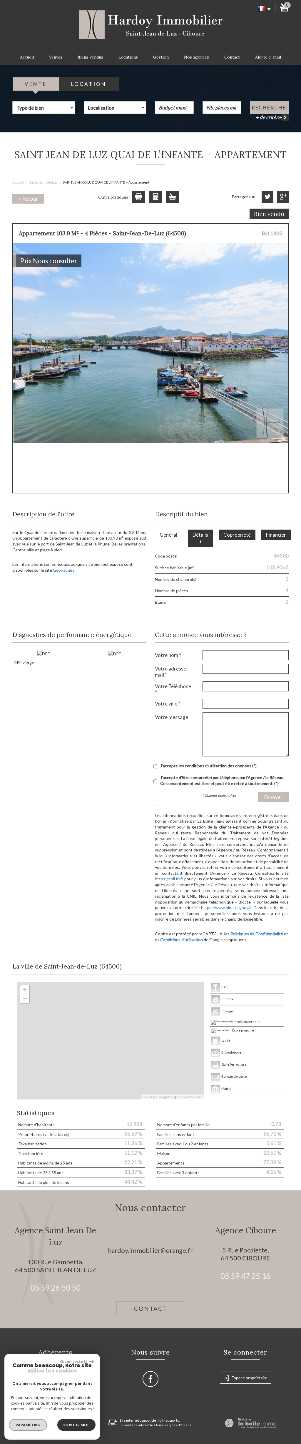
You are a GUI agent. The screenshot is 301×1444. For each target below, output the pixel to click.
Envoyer (273, 797)
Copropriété (237, 535)
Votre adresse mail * (170, 672)
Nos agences (196, 57)
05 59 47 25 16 (245, 1276)
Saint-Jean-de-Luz (43, 182)
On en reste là (74, 1361)
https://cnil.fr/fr (169, 878)
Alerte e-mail (268, 57)
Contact (232, 57)
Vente (36, 84)
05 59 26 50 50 (56, 1287)
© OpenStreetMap (190, 1096)
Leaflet (147, 1096)
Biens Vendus (90, 57)
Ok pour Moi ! (76, 1425)
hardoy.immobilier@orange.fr (150, 1250)
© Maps (164, 1096)
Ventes (55, 57)
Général (168, 535)
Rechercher (270, 107)
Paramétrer (28, 1425)
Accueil (27, 57)
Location (88, 84)
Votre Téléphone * (173, 689)
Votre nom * (168, 655)
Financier (276, 535)
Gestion (161, 57)
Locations (128, 57)
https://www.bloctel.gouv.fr (226, 907)
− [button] (25, 998)
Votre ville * (167, 704)
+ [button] (25, 989)
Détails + (200, 538)
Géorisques (63, 570)
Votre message (171, 717)
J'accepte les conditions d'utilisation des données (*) (208, 765)
